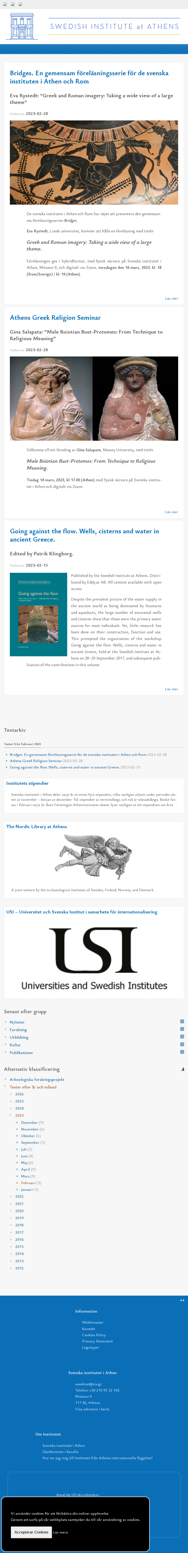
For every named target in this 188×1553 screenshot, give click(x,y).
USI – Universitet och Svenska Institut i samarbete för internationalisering (81, 911)
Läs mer (171, 298)
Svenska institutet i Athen (63, 1445)
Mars (28, 1176)
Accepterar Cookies (31, 1532)
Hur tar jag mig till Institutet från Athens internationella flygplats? (97, 1457)
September (33, 1142)
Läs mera (60, 1532)
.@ (88, 1383)
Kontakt (88, 1328)
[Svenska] (21, 5)
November (32, 1129)
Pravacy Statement (97, 1341)
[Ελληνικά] (14, 5)
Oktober (31, 1135)
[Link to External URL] (94, 856)
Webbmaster (93, 1322)
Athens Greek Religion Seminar (55, 317)
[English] (6, 5)
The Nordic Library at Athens (36, 826)
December (32, 1122)
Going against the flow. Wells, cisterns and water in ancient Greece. (84, 535)
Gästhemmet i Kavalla (60, 1451)
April (28, 1169)
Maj (27, 1162)
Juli (26, 1149)
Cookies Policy (94, 1334)
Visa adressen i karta (92, 1408)
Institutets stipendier (27, 783)
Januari (30, 1189)
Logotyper (90, 1347)
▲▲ (182, 1300)
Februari (31, 1182)
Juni (27, 1155)
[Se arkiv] (182, 1021)
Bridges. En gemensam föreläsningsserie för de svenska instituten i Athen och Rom (89, 77)
